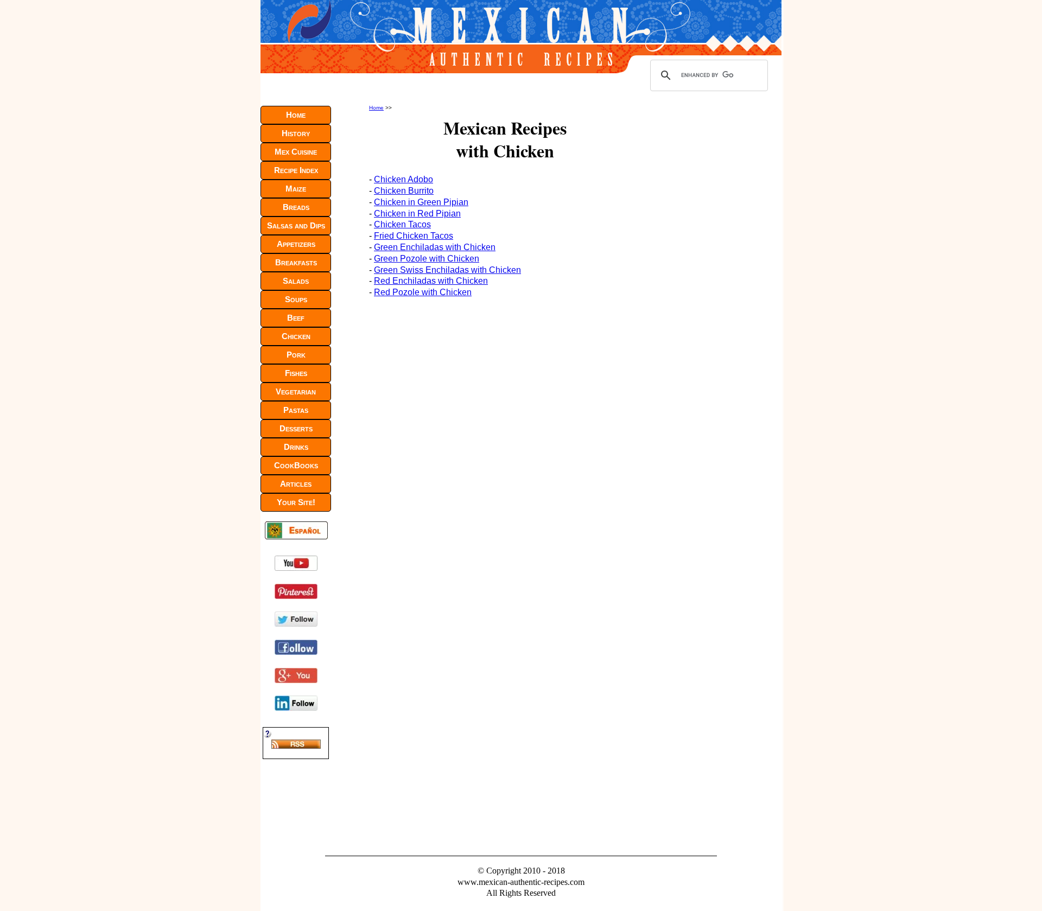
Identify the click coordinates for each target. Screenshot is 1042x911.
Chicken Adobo (403, 179)
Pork (296, 354)
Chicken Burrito (404, 190)
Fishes (296, 373)
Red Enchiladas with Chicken (431, 280)
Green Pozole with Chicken (426, 258)
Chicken (296, 336)
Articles (296, 483)
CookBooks (296, 465)
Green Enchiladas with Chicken (434, 247)
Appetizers (296, 244)
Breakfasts (296, 262)
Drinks (296, 446)
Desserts (296, 428)
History (296, 133)
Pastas (295, 410)
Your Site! (296, 502)
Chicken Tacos (402, 224)
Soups (296, 299)
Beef (295, 317)
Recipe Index (296, 170)
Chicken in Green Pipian (421, 202)
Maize (295, 188)
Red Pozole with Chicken (423, 292)
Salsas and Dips (296, 225)
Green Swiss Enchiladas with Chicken (447, 270)
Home (376, 108)
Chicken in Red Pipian (417, 213)
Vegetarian (296, 391)
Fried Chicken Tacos (413, 235)
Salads (296, 280)
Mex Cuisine (296, 151)
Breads (296, 207)
